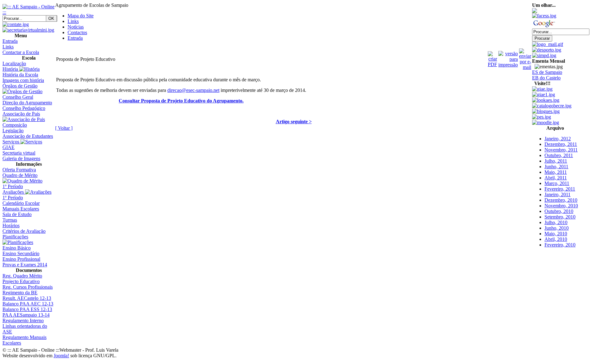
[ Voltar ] (64, 128)
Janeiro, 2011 (557, 189)
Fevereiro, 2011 (559, 184)
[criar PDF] (492, 57)
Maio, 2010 (555, 228)
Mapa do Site (81, 15)
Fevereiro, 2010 (559, 239)
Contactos (77, 32)
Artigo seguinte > (294, 121)
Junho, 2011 (556, 161)
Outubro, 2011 (558, 150)
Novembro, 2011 (561, 144)
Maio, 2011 (555, 167)
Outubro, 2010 (558, 206)
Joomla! (61, 355)
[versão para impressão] (508, 57)
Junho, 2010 (556, 223)
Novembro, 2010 (561, 200)
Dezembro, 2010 (560, 195)
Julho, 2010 (555, 217)
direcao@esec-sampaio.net (193, 90)
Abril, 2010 (555, 234)
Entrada (75, 38)
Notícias (76, 26)
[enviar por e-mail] (525, 57)
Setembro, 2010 (559, 211)
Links (73, 21)
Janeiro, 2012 (557, 133)
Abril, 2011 (555, 172)
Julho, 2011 (555, 156)
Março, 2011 (556, 178)
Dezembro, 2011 (560, 139)
